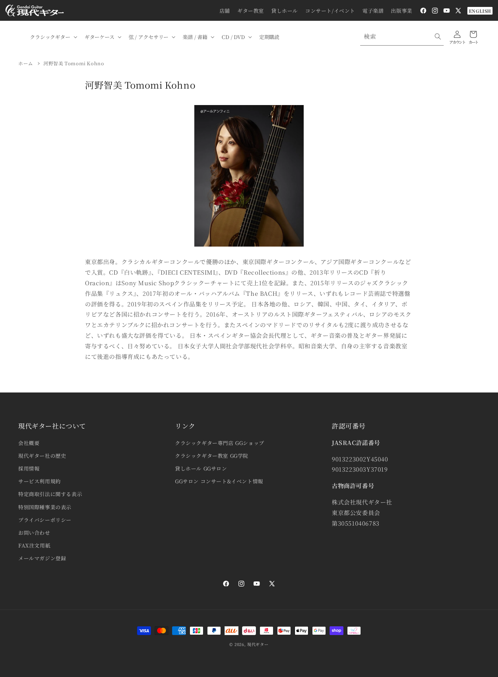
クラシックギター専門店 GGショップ (219, 442)
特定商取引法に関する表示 (50, 494)
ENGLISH (480, 11)
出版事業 (401, 10)
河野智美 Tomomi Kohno (73, 63)
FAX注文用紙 (34, 545)
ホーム (25, 63)
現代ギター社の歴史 (42, 455)
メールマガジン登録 (42, 558)
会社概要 (28, 442)
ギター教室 (250, 10)
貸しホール (284, 10)
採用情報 (28, 468)
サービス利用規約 (39, 481)
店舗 (224, 10)
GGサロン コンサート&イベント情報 (219, 481)
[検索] (437, 36)
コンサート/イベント (330, 10)
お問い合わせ (34, 532)
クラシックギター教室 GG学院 (211, 455)
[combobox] (402, 36)
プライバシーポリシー (44, 519)
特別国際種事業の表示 (44, 507)
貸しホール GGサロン (201, 468)
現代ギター (258, 644)
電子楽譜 (373, 10)
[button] (53, 37)
